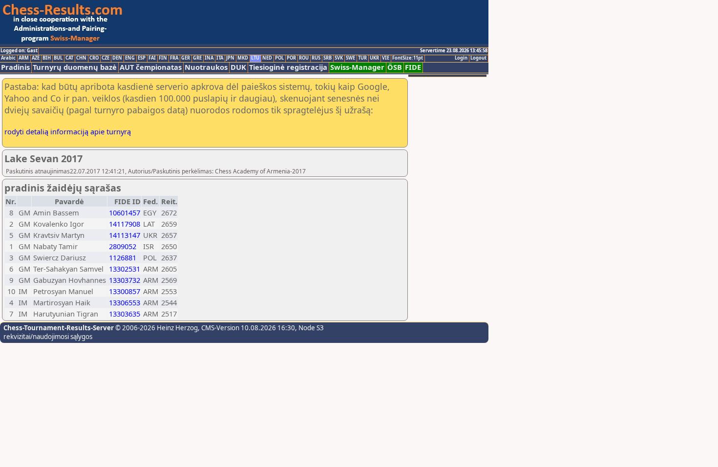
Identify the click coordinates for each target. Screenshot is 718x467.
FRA (174, 58)
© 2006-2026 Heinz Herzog (156, 327)
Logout (478, 58)
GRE (197, 58)
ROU (304, 58)
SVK (339, 58)
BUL (58, 58)
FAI (152, 58)
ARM (24, 58)
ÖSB (394, 67)
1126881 (122, 257)
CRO (94, 58)
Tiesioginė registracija (288, 67)
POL (279, 58)
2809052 (122, 246)
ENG (130, 58)
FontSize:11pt (407, 58)
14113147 (124, 235)
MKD (242, 58)
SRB (327, 58)
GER (185, 58)
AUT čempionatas (151, 67)
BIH (46, 58)
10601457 (124, 212)
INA (209, 58)
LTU (255, 58)
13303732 (124, 280)
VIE (385, 58)
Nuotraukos (206, 67)
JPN (230, 58)
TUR (362, 58)
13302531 (124, 269)
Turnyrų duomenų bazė (75, 67)
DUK (238, 67)
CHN (81, 58)
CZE (105, 58)
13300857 (124, 291)
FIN (163, 58)
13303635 (124, 313)
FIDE (413, 67)
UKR (374, 58)
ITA (219, 58)
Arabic (8, 58)
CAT (69, 58)
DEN (117, 58)
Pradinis (15, 67)
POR (291, 58)
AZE (36, 58)
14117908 (124, 224)
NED (267, 58)
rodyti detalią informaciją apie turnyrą (67, 131)
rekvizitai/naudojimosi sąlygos (47, 336)
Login (461, 58)
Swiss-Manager (357, 67)
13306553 (124, 302)
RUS (316, 58)
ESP (142, 58)
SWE (350, 58)
